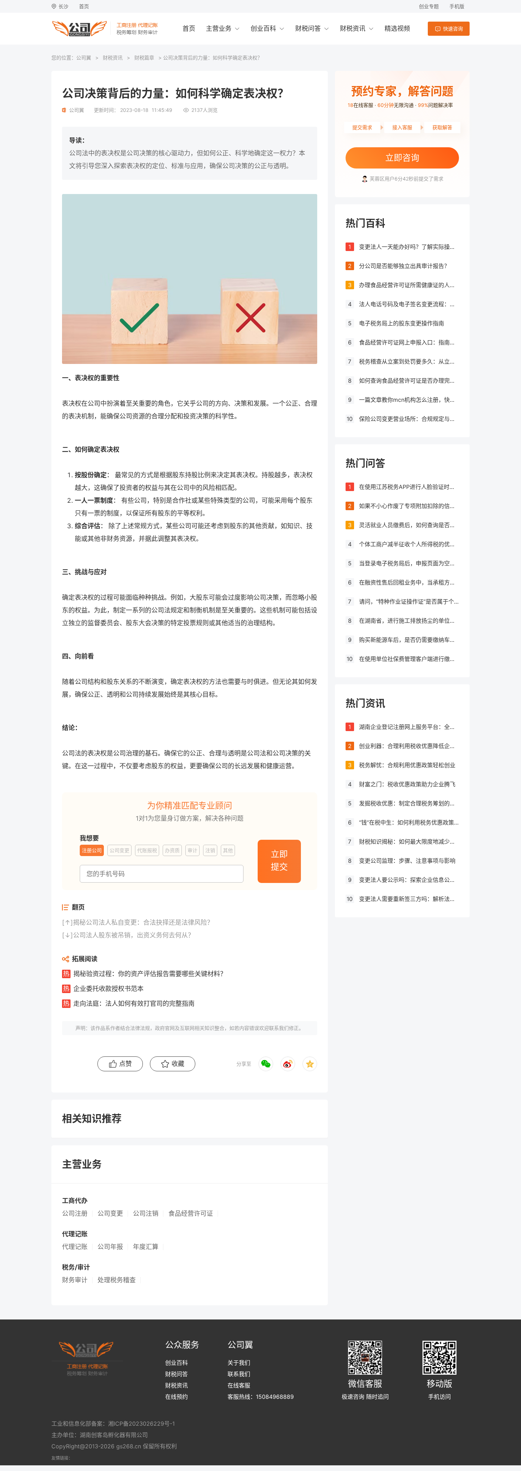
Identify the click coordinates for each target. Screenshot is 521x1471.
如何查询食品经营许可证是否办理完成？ (409, 380)
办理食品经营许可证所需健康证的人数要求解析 (409, 285)
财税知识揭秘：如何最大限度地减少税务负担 (409, 841)
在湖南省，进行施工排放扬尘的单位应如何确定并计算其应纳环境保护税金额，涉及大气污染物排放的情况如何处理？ (409, 620)
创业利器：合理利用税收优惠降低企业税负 (409, 746)
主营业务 (218, 28)
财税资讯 (352, 28)
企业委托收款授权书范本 (108, 988)
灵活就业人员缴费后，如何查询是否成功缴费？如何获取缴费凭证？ (409, 525)
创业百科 (263, 28)
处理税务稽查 (116, 1280)
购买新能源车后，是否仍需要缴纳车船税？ (409, 640)
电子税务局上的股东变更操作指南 (401, 323)
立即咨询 (402, 158)
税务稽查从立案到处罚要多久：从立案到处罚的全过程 (409, 361)
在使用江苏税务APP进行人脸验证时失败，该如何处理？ (409, 487)
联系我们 (239, 1374)
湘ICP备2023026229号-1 (141, 1423)
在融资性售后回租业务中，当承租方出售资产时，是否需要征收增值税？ (409, 582)
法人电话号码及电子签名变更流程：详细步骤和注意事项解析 (409, 304)
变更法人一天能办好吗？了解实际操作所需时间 (409, 247)
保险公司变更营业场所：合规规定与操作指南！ (409, 419)
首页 (84, 6)
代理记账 (75, 1247)
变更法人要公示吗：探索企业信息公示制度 (409, 880)
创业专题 (429, 6)
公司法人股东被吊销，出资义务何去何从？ (133, 935)
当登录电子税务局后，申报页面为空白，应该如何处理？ (409, 563)
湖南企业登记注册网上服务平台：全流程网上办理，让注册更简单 (409, 727)
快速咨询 (453, 28)
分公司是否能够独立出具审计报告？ (404, 266)
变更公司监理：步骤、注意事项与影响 (407, 860)
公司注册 (75, 1213)
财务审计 (75, 1280)
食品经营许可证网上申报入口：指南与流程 (409, 342)
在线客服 (239, 1385)
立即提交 (279, 860)
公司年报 (110, 1247)
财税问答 (308, 28)
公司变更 (110, 1213)
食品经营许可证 (190, 1213)
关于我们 (239, 1362)
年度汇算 (145, 1247)
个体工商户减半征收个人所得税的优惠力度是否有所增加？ (409, 544)
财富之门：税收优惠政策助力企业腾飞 (407, 784)
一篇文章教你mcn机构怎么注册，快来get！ (409, 400)
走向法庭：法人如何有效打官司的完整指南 (134, 1003)
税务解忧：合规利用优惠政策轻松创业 (407, 765)
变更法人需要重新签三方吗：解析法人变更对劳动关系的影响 (409, 899)
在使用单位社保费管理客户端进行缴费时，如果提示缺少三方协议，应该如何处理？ (409, 659)
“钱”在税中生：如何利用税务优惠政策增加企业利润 (409, 822)
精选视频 (397, 28)
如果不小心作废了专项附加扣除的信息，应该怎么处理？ (409, 506)
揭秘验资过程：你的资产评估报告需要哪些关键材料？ (149, 973)
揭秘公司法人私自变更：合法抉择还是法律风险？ (143, 922)
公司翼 (83, 58)
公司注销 (145, 1213)
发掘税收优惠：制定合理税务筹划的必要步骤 (409, 803)
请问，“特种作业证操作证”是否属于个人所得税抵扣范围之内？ (409, 601)
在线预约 (176, 1396)
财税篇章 (144, 58)
